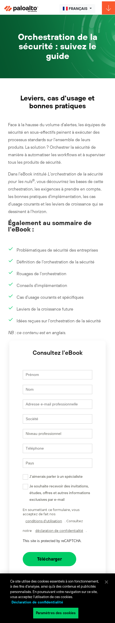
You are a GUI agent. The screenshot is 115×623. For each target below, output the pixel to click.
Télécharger (49, 559)
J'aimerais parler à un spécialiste (56, 476)
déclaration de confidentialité (59, 531)
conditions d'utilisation (43, 521)
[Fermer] (106, 582)
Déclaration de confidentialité (37, 602)
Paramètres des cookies (56, 613)
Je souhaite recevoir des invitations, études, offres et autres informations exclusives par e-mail (59, 493)
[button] (77, 8)
